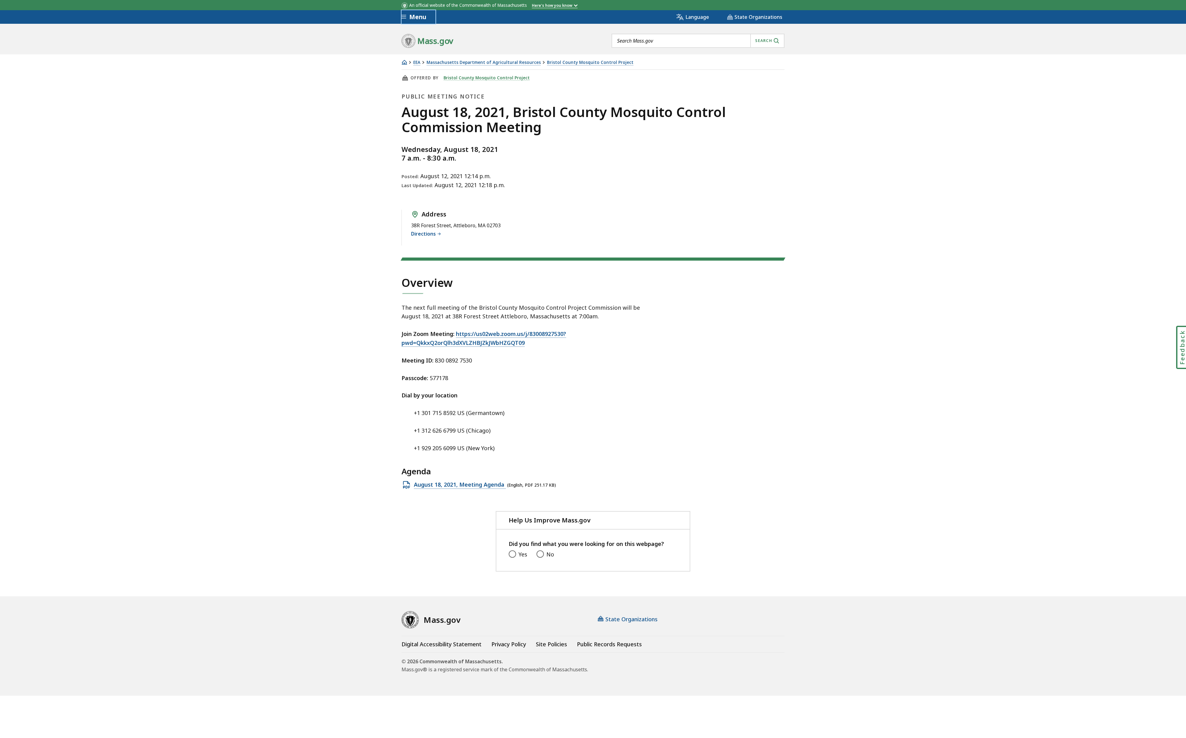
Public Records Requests (609, 644)
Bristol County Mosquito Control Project (590, 62)
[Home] (404, 62)
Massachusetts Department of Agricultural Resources (484, 62)
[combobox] (698, 41)
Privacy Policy (508, 644)
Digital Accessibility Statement (442, 644)
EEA (416, 62)
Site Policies (551, 644)
